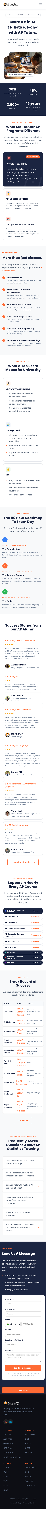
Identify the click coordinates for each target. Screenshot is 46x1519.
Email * (8, 1330)
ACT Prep (7, 1439)
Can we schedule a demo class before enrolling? (20, 1162)
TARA (5, 1481)
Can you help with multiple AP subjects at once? (19, 1186)
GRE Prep (7, 1448)
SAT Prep (7, 1434)
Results (28, 1476)
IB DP (27, 1439)
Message (9, 1350)
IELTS (5, 1485)
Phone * (8, 1319)
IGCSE (27, 1448)
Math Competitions (12, 1457)
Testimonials (30, 1467)
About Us (29, 1481)
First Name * (10, 1299)
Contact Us (23, 1390)
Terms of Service (29, 1503)
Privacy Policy (15, 1503)
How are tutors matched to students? (18, 1214)
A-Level (28, 1452)
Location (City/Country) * (15, 1340)
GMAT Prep (8, 1443)
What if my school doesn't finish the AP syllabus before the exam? (20, 1227)
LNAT (5, 1490)
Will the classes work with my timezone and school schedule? (20, 1174)
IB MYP (28, 1443)
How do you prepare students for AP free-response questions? (19, 1200)
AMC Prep (8, 1452)
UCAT (6, 1472)
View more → (36, 917)
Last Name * (10, 1309)
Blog (27, 1472)
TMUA (6, 1467)
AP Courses (30, 1434)
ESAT (5, 1476)
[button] (40, 4)
